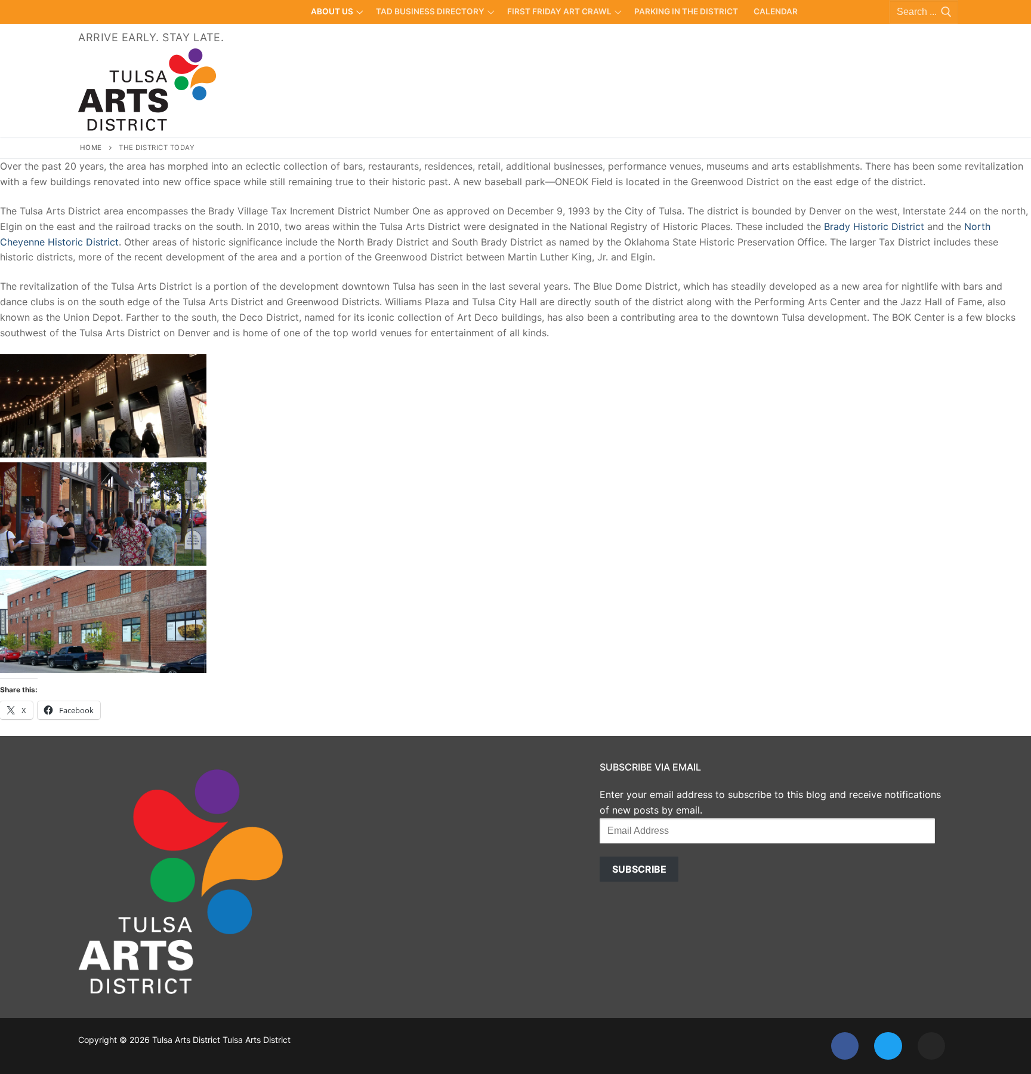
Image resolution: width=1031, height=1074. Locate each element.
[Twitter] (888, 1046)
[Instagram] (931, 1046)
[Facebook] (845, 1046)
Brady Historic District (875, 226)
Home (91, 147)
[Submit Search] (943, 12)
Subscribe (639, 869)
